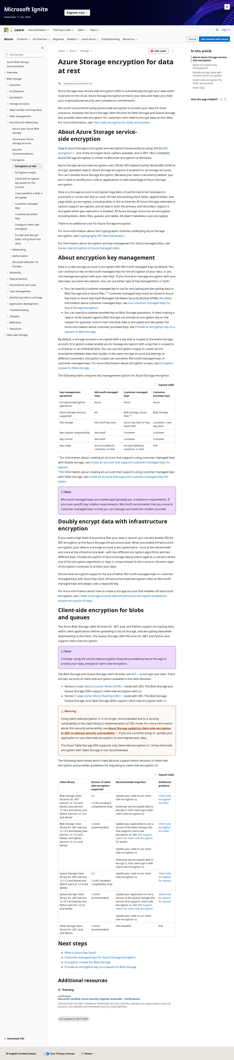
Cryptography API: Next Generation (101, 236)
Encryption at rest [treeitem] (25, 166)
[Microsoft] (6, 30)
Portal (192, 39)
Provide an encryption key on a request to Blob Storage (100, 967)
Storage (84, 50)
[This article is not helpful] (225, 99)
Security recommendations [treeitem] (22, 151)
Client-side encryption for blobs (165, 799)
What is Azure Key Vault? (80, 952)
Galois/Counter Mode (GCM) (102, 686)
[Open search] (217, 30)
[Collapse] (43, 48)
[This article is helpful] (221, 99)
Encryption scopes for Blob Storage (87, 962)
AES (133, 674)
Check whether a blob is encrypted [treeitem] (29, 195)
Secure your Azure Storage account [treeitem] (22, 141)
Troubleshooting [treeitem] (19, 310)
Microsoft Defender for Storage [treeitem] (25, 264)
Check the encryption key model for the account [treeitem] (27, 183)
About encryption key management (205, 66)
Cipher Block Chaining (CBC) (102, 696)
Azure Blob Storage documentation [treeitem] (18, 64)
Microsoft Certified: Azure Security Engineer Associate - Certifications (99, 998)
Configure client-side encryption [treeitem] (27, 227)
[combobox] (23, 54)
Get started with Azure (214, 39)
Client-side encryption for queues (165, 877)
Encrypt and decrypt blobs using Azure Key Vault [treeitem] (28, 239)
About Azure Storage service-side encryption (210, 59)
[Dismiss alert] (227, 7)
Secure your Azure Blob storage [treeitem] (25, 131)
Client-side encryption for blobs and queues (121, 122)
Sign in (226, 29)
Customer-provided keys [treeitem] (26, 216)
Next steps (199, 87)
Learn (62, 50)
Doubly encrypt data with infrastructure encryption (207, 74)
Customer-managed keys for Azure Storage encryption (100, 957)
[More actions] (173, 51)
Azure (72, 50)
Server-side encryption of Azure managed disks (88, 248)
